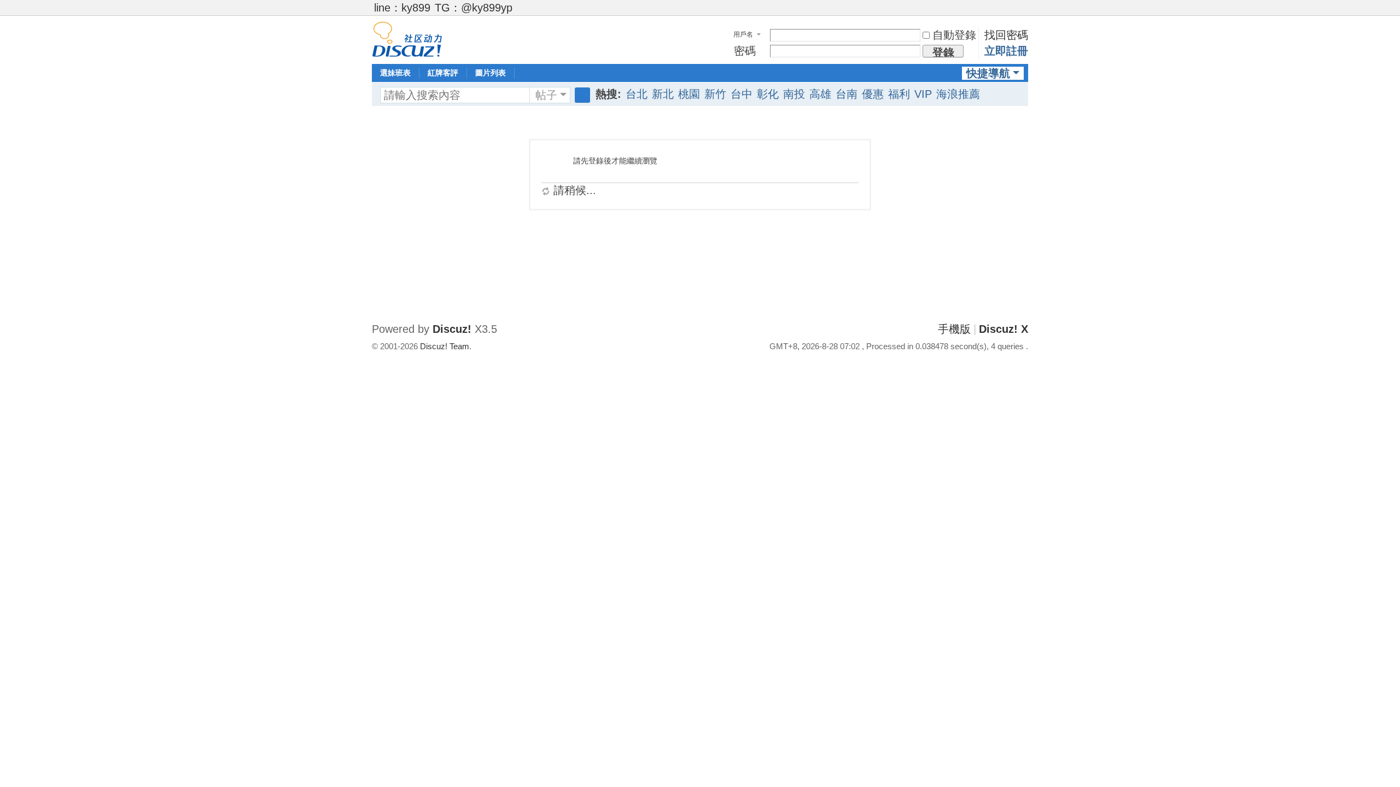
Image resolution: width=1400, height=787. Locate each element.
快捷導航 (988, 73)
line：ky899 (402, 8)
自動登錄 (954, 35)
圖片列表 (490, 72)
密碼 (745, 51)
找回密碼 (1006, 35)
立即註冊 (1006, 51)
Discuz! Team (444, 346)
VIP (923, 94)
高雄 (820, 94)
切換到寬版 (1023, 12)
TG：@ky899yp (473, 8)
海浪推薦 (958, 94)
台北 (637, 94)
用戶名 (743, 34)
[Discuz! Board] (407, 38)
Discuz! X (1003, 329)
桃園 (689, 94)
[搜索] (582, 95)
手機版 (954, 329)
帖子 (546, 95)
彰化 (768, 94)
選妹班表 (395, 72)
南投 (794, 94)
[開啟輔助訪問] (1013, 8)
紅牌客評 (443, 72)
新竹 (715, 94)
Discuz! (452, 329)
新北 (663, 94)
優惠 (873, 94)
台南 (847, 94)
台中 (741, 94)
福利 (899, 94)
